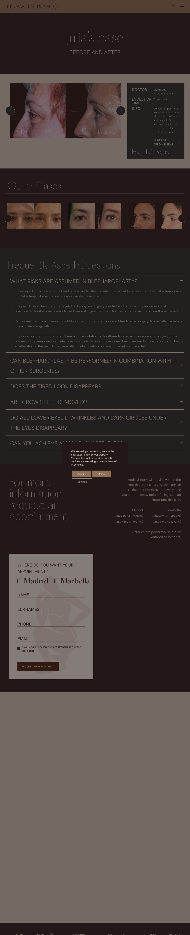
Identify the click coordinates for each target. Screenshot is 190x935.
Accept (81, 473)
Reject (101, 473)
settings (78, 464)
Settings (82, 481)
